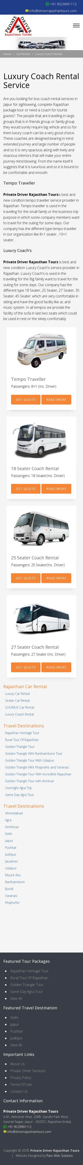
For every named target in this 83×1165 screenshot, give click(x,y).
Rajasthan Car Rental (25, 687)
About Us (17, 1063)
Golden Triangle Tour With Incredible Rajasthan (38, 774)
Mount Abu (13, 875)
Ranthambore (15, 882)
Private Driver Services (27, 1070)
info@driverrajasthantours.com (53, 10)
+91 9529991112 (63, 4)
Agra (8, 820)
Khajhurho (12, 902)
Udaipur (11, 868)
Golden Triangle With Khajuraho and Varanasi (37, 767)
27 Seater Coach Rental (35, 647)
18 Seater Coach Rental (35, 469)
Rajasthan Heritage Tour (22, 733)
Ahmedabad (14, 813)
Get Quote (26, 399)
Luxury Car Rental (17, 694)
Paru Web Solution (59, 1155)
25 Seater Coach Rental (35, 558)
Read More (56, 399)
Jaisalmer (11, 861)
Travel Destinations (23, 726)
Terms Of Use (21, 1084)
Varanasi (11, 896)
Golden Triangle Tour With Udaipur (29, 760)
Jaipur (9, 841)
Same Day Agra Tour (19, 795)
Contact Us (19, 1091)
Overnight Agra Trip (18, 788)
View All (16, 998)
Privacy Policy (20, 1077)
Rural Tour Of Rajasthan (22, 740)
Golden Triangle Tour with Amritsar (29, 781)
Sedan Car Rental (17, 700)
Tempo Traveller (28, 379)
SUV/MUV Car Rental (19, 707)
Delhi (8, 834)
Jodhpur (10, 854)
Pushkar (10, 847)
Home (7, 54)
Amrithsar (12, 827)
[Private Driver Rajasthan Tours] (18, 26)
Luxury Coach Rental (19, 714)
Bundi (9, 889)
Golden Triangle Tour (20, 747)
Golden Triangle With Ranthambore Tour (33, 753)
